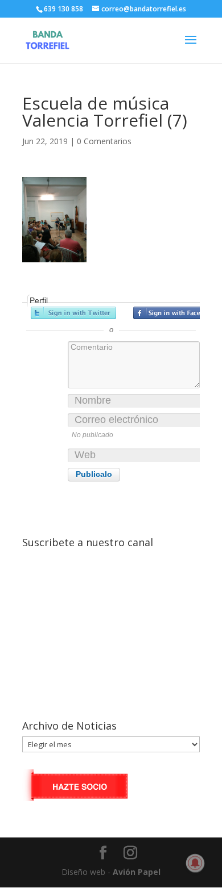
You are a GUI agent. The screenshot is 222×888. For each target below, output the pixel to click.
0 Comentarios (104, 141)
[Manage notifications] (195, 863)
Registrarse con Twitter (73, 313)
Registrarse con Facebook (176, 313)
